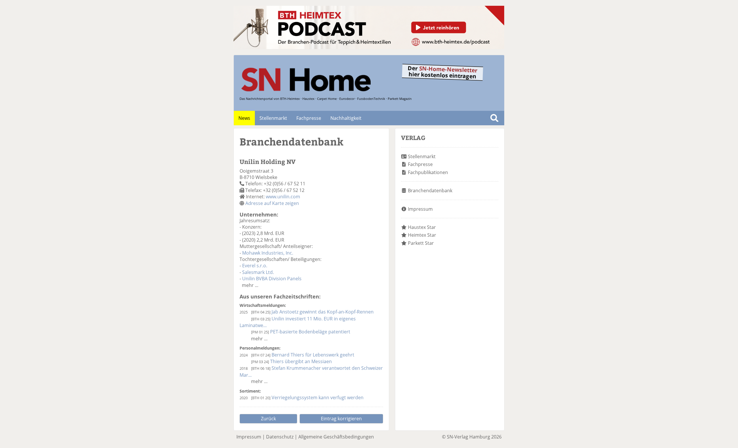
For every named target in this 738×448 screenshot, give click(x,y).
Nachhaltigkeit (346, 118)
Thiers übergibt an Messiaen (301, 361)
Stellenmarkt (273, 118)
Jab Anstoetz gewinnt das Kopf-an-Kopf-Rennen (323, 312)
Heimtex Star (422, 235)
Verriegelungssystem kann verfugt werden (318, 397)
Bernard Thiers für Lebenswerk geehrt (313, 355)
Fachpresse (308, 118)
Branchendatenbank (430, 190)
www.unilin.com (283, 196)
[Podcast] (369, 47)
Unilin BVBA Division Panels (272, 278)
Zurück (268, 418)
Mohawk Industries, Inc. (267, 253)
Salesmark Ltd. (258, 272)
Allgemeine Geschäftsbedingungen (336, 437)
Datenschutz (279, 437)
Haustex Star (422, 227)
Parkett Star (421, 243)
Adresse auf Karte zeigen (272, 203)
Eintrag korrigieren (341, 418)
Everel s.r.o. (254, 265)
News (244, 118)
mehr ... (250, 285)
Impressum (420, 209)
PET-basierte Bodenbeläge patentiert (310, 331)
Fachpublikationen (428, 172)
